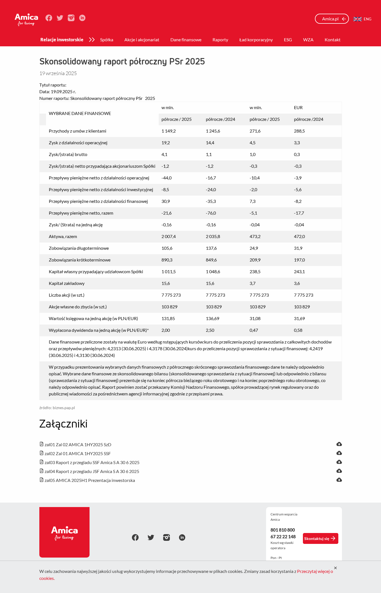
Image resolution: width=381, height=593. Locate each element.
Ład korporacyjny (256, 39)
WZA (308, 39)
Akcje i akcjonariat (141, 39)
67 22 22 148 (283, 536)
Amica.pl (330, 18)
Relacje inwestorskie (61, 39)
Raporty (220, 39)
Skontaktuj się (316, 538)
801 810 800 (283, 529)
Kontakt (333, 39)
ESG (288, 39)
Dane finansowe (185, 39)
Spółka (106, 39)
